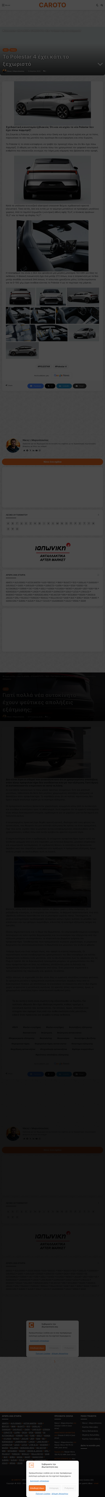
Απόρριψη (54, 1488)
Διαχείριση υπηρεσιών (39, 1481)
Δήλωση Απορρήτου (60, 1494)
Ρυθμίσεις (69, 1488)
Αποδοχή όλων (37, 1488)
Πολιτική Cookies (43, 1494)
